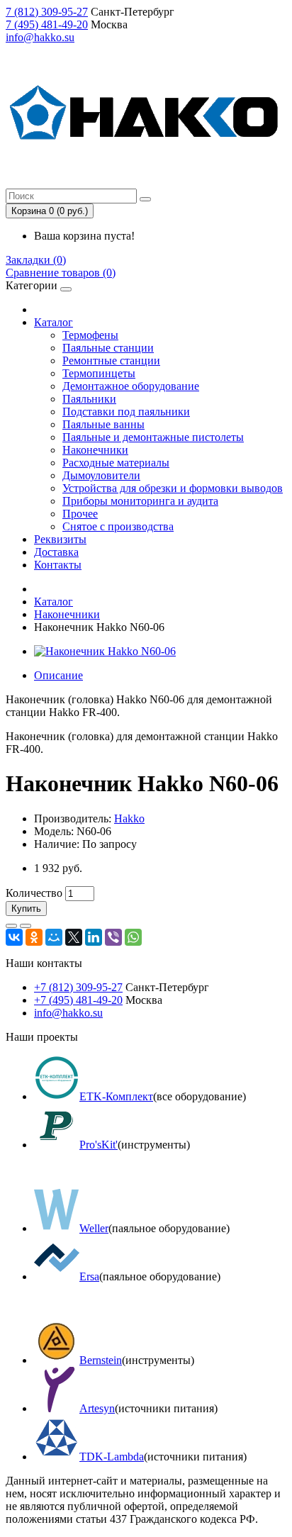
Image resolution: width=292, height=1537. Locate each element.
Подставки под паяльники (126, 412)
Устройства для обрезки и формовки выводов (172, 488)
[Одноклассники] (34, 937)
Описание (58, 675)
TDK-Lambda (111, 1457)
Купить (26, 908)
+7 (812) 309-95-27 (78, 987)
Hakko (129, 818)
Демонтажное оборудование (130, 386)
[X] (73, 937)
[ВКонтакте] (14, 937)
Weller (93, 1228)
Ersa (89, 1276)
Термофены (90, 335)
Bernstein (100, 1360)
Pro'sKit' (98, 1145)
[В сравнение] (25, 926)
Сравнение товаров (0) (61, 273)
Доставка (56, 552)
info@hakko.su (40, 37)
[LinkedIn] (93, 937)
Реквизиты (60, 539)
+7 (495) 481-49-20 (78, 1000)
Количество (34, 893)
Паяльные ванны (103, 424)
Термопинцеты (98, 373)
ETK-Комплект (116, 1096)
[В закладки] (11, 926)
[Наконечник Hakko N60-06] (105, 651)
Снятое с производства (118, 526)
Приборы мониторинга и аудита (140, 501)
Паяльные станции (108, 348)
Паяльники (89, 399)
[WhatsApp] (133, 937)
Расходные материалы (115, 463)
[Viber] (113, 937)
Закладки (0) (36, 260)
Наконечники (95, 450)
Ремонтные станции (111, 360)
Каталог (53, 322)
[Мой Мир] (53, 937)
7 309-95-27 (47, 12)
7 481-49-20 (47, 24)
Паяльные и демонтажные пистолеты (153, 437)
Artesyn (97, 1408)
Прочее (80, 514)
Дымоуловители (101, 475)
